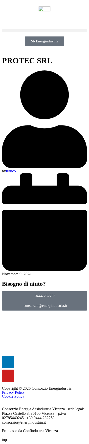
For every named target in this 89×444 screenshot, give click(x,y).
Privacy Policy (13, 392)
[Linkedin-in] (8, 362)
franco (11, 171)
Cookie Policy (13, 396)
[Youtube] (8, 376)
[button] (44, 30)
